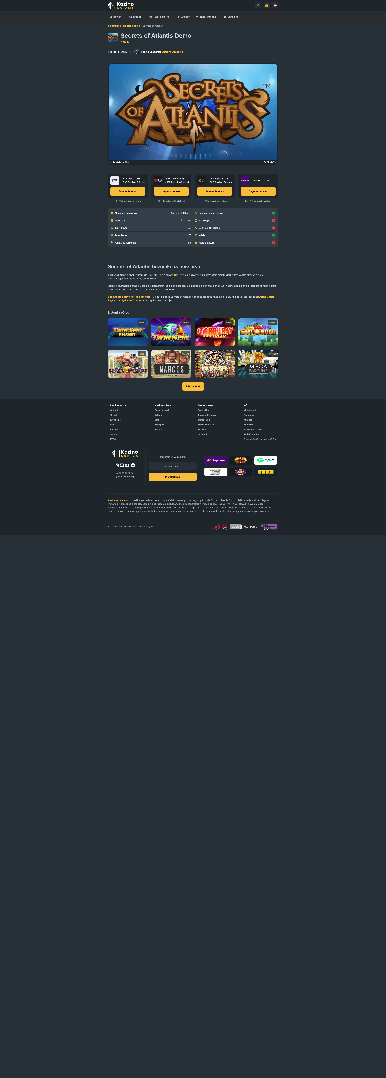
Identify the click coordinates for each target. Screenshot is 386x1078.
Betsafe (114, 429)
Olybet (113, 415)
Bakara (158, 415)
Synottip (114, 434)
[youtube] (122, 465)
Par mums (249, 415)
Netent (125, 41)
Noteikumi (249, 424)
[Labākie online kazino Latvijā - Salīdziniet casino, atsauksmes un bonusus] (121, 5)
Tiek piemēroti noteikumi (130, 201)
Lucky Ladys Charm (129, 300)
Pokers (158, 429)
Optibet (114, 410)
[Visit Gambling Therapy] (269, 527)
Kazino (117, 17)
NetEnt (178, 274)
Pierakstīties (172, 476)
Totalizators (208, 17)
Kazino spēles (161, 17)
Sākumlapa (114, 25)
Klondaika (115, 419)
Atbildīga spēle (251, 434)
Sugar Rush (204, 419)
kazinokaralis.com (118, 500)
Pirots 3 (202, 429)
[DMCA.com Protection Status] (244, 527)
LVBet (113, 439)
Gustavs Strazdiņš (162, 51)
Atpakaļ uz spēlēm (121, 162)
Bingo (158, 419)
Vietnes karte (250, 410)
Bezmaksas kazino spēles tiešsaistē (129, 296)
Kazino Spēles (131, 25)
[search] (258, 5)
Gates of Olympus (207, 415)
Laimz (113, 424)
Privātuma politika (253, 429)
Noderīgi (233, 17)
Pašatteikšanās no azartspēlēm (260, 439)
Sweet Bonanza (206, 424)
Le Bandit (202, 434)
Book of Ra (203, 410)
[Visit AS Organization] (224, 527)
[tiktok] (127, 465)
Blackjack (160, 424)
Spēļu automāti (162, 410)
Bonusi (137, 17)
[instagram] (116, 465)
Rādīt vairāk (193, 386)
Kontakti (248, 419)
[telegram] (133, 465)
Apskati (185, 17)
